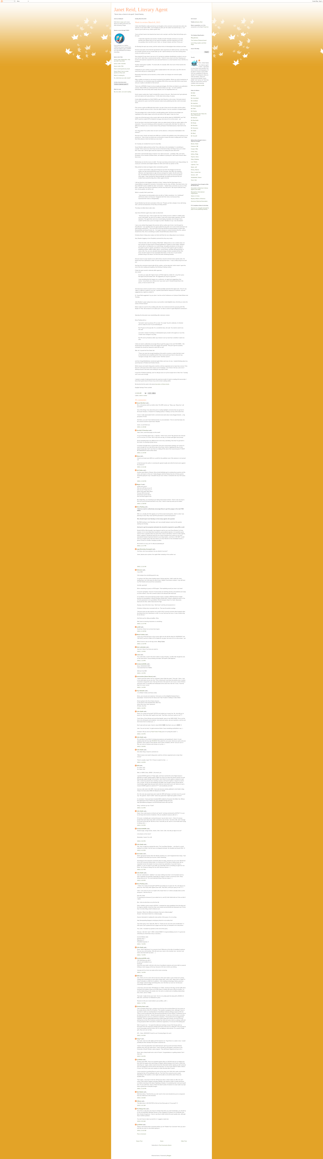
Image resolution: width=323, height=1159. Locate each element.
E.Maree (139, 1101)
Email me (205, 27)
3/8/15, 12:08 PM (141, 503)
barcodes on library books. (162, 384)
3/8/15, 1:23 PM (141, 660)
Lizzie (138, 654)
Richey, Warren (195, 169)
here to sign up (121, 22)
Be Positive (194, 111)
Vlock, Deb (194, 180)
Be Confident (194, 100)
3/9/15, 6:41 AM (141, 1105)
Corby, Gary (194, 151)
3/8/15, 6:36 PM (141, 880)
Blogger (169, 1155)
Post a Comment (141, 1134)
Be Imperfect (194, 103)
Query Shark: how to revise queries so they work (121, 72)
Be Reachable (194, 120)
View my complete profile (197, 85)
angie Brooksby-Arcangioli (144, 549)
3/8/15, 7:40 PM (141, 972)
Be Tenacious (194, 128)
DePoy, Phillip (194, 154)
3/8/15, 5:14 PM (141, 807)
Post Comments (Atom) (165, 1145)
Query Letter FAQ (118, 66)
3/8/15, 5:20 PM (141, 825)
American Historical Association (199, 201)
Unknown (139, 570)
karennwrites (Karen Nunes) (145, 676)
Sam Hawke (140, 1092)
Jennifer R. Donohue (143, 430)
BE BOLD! (155, 741)
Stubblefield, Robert (196, 177)
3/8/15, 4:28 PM (141, 762)
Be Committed (195, 98)
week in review (143, 395)
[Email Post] (145, 393)
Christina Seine (141, 1006)
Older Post (184, 1141)
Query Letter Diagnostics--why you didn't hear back (122, 60)
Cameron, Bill (194, 146)
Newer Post (139, 1141)
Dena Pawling (141, 507)
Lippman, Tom (195, 164)
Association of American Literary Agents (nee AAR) (199, 188)
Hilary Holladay (195, 159)
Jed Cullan (140, 470)
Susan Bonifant (141, 403)
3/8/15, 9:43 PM (141, 1035)
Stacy (138, 456)
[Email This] (148, 393)
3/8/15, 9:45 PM (141, 1056)
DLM (138, 765)
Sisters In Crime (195, 196)
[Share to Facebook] (153, 393)
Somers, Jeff (194, 175)
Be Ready (193, 123)
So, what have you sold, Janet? (122, 78)
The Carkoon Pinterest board (198, 40)
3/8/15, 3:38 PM (141, 746)
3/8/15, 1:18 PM (141, 651)
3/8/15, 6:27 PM (141, 869)
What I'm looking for (119, 75)
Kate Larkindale (141, 647)
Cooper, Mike (194, 149)
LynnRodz (139, 1059)
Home (161, 1141)
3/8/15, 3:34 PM (141, 734)
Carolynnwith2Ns (142, 664)
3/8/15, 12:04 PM (141, 481)
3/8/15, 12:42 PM (141, 643)
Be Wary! (193, 133)
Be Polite (193, 108)
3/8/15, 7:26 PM (141, 944)
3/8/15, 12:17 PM (141, 545)
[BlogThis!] (150, 393)
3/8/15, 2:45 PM (141, 708)
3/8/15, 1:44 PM (141, 687)
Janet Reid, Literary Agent (141, 9)
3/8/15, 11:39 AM (141, 427)
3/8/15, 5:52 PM (141, 841)
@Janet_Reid (198, 22)
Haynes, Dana (195, 156)
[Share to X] (151, 393)
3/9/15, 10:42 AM (141, 1130)
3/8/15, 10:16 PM (141, 1088)
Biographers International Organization (197, 192)
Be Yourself (194, 136)
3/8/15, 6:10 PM (141, 850)
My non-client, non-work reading (122, 91)
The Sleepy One (141, 1108)
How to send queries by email (122, 68)
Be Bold (193, 93)
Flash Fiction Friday (156, 731)
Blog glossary (194, 37)
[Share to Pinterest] (155, 393)
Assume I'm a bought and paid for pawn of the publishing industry (200, 208)
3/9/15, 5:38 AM (141, 1097)
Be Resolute (194, 125)
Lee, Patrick (194, 162)
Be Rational (194, 117)
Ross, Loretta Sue (196, 172)
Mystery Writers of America (198, 198)
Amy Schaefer (141, 690)
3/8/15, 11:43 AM (141, 452)
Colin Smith (140, 711)
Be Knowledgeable (196, 106)
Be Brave (193, 95)
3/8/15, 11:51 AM (141, 467)
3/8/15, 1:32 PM (141, 673)
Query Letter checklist (120, 63)
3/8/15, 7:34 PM (141, 955)
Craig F (139, 1038)
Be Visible (193, 130)
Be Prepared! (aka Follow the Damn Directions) (199, 114)
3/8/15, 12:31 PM (141, 566)
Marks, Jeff (194, 167)
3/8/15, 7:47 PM (141, 1003)
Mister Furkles (141, 634)
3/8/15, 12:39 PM (141, 631)
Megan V (139, 484)
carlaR (138, 627)
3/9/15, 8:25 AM (141, 1121)
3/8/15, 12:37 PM (141, 623)
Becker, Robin (194, 143)
